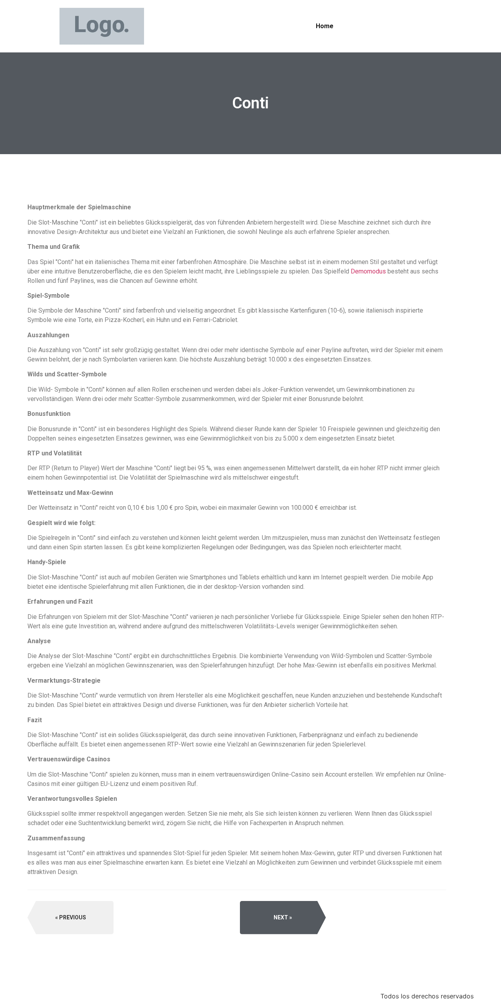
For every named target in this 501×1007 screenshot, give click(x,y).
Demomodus (368, 271)
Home (324, 26)
